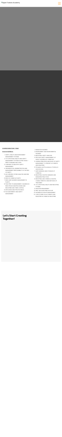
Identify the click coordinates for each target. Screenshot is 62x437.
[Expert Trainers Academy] (10, 3)
